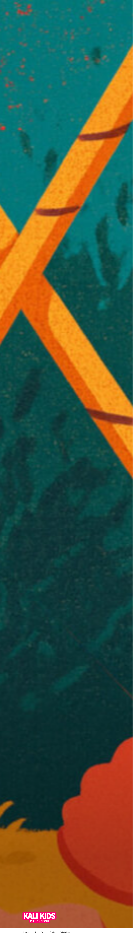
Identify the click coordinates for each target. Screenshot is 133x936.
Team (43, 932)
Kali (34, 932)
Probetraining (65, 932)
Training (52, 932)
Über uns (25, 932)
